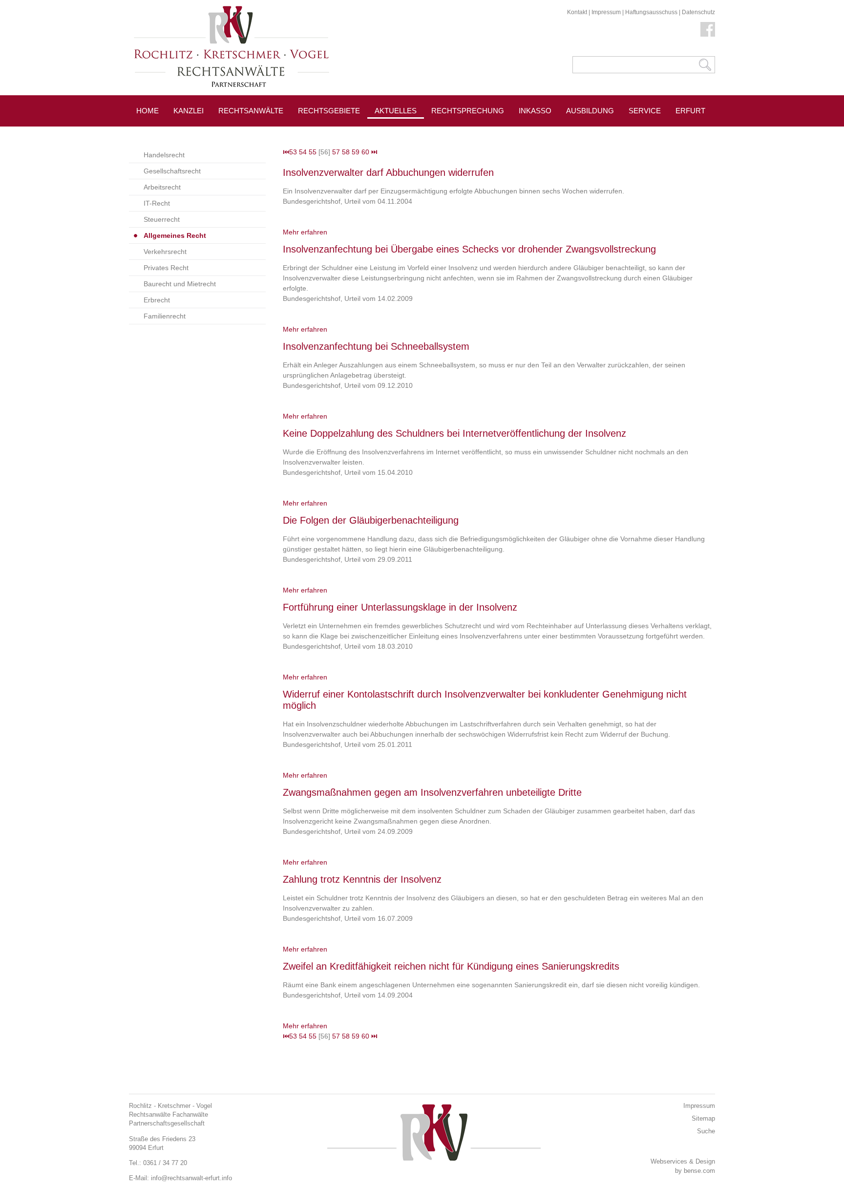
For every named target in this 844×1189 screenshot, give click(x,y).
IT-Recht (157, 203)
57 (336, 152)
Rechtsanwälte (250, 110)
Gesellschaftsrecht (172, 171)
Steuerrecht (162, 219)
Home (147, 110)
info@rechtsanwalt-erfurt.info (191, 1178)
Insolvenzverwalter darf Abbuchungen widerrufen (388, 172)
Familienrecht (165, 316)
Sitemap (703, 1118)
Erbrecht (157, 300)
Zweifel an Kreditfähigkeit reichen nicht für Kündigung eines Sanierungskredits (451, 966)
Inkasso (535, 110)
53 (293, 152)
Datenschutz (698, 12)
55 (312, 152)
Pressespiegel (461, 132)
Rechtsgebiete (329, 110)
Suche (706, 1131)
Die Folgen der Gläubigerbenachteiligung (371, 520)
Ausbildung (590, 110)
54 (303, 152)
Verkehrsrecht (165, 251)
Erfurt (690, 110)
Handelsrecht (164, 155)
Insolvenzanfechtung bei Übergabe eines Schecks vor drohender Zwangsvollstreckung (469, 249)
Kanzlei (188, 110)
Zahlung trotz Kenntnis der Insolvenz (362, 879)
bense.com (699, 1170)
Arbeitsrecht (162, 187)
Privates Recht (166, 268)
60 (365, 152)
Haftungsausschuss (651, 12)
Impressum (606, 12)
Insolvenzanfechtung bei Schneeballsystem (376, 346)
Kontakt (577, 12)
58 (346, 152)
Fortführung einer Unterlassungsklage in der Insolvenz (400, 607)
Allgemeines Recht (175, 235)
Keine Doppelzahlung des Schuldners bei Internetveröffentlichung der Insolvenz (454, 433)
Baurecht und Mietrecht (180, 284)
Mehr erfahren (305, 232)
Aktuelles (396, 110)
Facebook (707, 29)
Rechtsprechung (467, 110)
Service (645, 110)
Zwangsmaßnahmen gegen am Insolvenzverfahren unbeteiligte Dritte (432, 792)
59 (355, 152)
